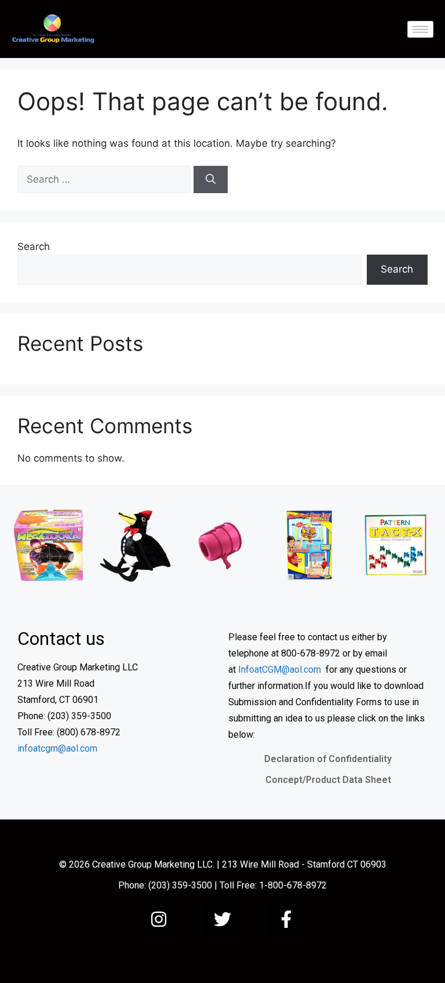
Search (33, 246)
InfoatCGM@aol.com (279, 669)
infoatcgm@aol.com (57, 748)
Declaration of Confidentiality (328, 758)
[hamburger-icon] (420, 29)
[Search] (211, 180)
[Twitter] (222, 919)
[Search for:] (105, 179)
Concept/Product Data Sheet (328, 779)
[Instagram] (158, 919)
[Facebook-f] (286, 919)
